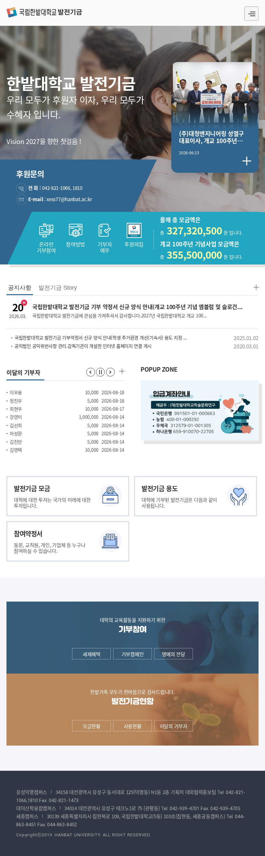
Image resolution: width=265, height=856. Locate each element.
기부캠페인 (133, 654)
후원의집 (133, 243)
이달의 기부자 (173, 726)
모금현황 (92, 726)
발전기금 (44, 12)
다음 (110, 372)
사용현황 (133, 726)
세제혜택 (92, 654)
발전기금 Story (57, 287)
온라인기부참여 (46, 246)
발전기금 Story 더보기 (256, 287)
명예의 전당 (173, 654)
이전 (90, 372)
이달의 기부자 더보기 (121, 371)
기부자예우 (105, 246)
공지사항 (19, 287)
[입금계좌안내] (200, 410)
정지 (100, 372)
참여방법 (75, 243)
